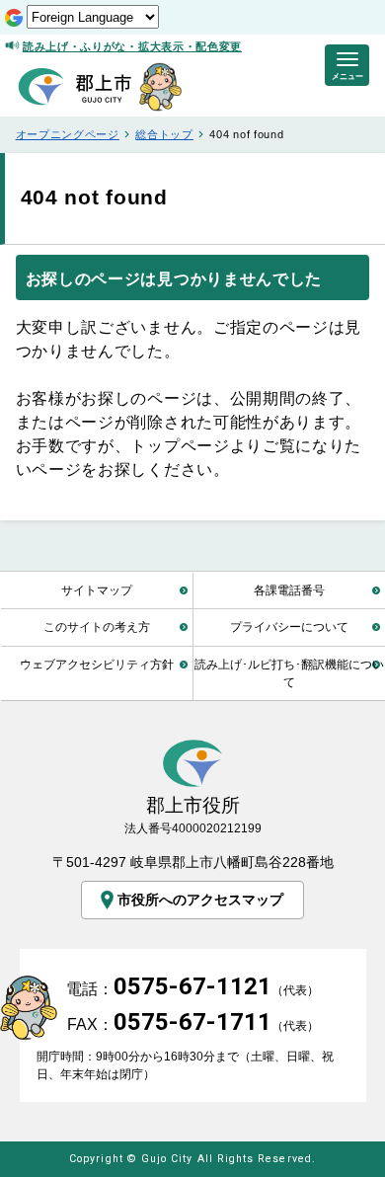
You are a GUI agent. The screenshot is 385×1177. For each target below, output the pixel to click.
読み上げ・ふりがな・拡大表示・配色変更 (132, 46)
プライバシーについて (289, 626)
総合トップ (163, 134)
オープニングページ (67, 134)
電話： (192, 989)
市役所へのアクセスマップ (200, 899)
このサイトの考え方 (96, 626)
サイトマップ (96, 590)
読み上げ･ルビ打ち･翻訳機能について (289, 673)
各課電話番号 (289, 590)
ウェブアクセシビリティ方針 (97, 664)
